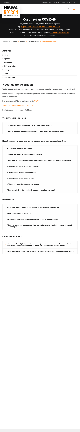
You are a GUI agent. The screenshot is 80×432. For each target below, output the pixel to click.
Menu (70, 9)
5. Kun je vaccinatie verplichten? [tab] (19, 213)
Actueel (22, 41)
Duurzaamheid (9, 77)
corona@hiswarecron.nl (59, 32)
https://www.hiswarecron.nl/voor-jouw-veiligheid (40, 26)
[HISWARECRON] (11, 11)
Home (15, 41)
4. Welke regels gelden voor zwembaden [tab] (22, 172)
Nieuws (6, 55)
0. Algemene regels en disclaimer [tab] (19, 148)
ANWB (36, 101)
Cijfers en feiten (10, 66)
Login (56, 2)
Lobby (6, 73)
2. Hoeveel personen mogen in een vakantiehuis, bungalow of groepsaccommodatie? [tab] (39, 160)
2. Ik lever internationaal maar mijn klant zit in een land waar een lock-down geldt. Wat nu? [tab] (41, 251)
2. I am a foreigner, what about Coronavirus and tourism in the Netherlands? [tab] (36, 131)
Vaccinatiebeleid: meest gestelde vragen (17, 105)
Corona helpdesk (33, 41)
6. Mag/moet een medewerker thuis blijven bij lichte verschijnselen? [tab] (33, 219)
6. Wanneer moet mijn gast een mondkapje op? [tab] (24, 184)
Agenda (7, 59)
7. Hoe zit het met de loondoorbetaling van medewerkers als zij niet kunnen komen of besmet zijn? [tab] (39, 226)
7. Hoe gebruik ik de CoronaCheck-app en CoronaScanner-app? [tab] (31, 190)
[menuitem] (70, 9)
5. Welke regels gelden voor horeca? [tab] (20, 178)
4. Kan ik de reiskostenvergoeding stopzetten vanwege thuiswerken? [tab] (33, 207)
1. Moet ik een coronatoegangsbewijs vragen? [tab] (24, 154)
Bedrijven (45, 2)
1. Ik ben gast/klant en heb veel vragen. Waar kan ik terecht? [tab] (30, 125)
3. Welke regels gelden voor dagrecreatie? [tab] (23, 166)
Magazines (8, 62)
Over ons (65, 2)
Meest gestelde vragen (49, 41)
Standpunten (8, 70)
